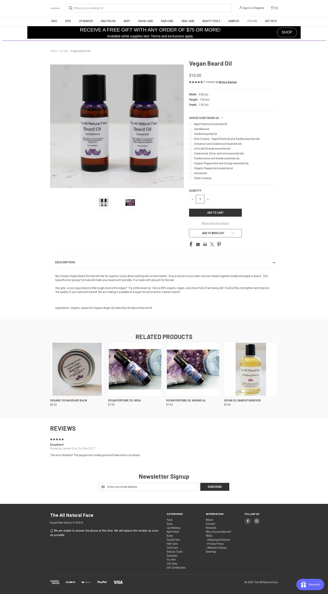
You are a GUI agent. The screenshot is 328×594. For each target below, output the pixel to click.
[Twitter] (212, 244)
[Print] (205, 244)
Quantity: (195, 190)
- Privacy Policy (215, 543)
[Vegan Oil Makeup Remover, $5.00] (251, 369)
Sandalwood (201, 129)
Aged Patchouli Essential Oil (210, 124)
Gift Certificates (176, 567)
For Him (252, 21)
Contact (210, 523)
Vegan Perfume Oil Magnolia (185, 400)
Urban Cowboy (202, 178)
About (209, 519)
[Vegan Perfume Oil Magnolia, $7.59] (193, 369)
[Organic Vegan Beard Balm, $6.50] (77, 369)
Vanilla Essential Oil (205, 133)
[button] (226, 82)
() (276, 7)
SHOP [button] (287, 32)
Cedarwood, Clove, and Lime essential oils (219, 153)
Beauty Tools (211, 21)
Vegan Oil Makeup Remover (242, 400)
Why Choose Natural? (218, 531)
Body (127, 21)
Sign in (247, 7)
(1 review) (209, 81)
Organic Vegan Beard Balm (68, 400)
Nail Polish (108, 21)
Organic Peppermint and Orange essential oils (221, 163)
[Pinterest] (219, 244)
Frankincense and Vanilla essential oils (217, 158)
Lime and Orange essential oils (212, 148)
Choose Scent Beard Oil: (204, 118)
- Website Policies (216, 547)
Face (54, 21)
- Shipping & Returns (218, 539)
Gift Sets (271, 21)
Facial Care (145, 21)
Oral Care (187, 21)
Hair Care (167, 21)
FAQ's (209, 535)
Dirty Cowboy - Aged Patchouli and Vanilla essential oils (227, 138)
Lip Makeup (86, 21)
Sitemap (211, 551)
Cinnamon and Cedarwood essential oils (218, 143)
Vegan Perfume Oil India (124, 400)
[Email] (198, 244)
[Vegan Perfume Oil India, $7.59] (135, 369)
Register (259, 7)
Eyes (68, 21)
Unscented (200, 173)
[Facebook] (191, 244)
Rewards (211, 527)
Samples (233, 21)
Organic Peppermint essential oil (213, 168)
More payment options (215, 223)
